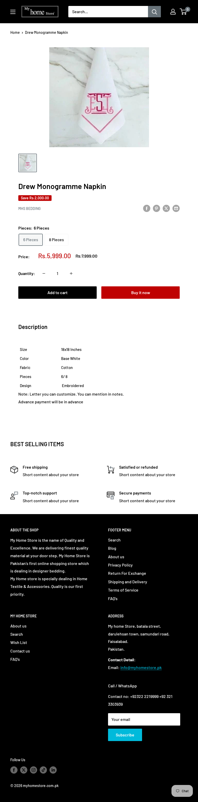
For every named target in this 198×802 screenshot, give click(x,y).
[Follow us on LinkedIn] (53, 770)
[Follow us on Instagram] (33, 770)
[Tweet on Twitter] (166, 208)
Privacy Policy (120, 564)
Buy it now (140, 292)
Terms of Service (123, 589)
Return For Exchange (127, 573)
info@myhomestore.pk (141, 667)
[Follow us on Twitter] (23, 770)
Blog (112, 548)
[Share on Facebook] (146, 208)
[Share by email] (176, 208)
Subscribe (125, 734)
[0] (183, 12)
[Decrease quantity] (43, 273)
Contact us (20, 650)
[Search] (154, 11)
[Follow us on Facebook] (14, 770)
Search (114, 539)
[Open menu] (12, 12)
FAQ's (113, 598)
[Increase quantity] (71, 273)
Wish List (18, 642)
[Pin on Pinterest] (156, 208)
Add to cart (57, 292)
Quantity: (26, 273)
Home (15, 32)
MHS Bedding (29, 208)
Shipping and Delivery (127, 581)
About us (116, 556)
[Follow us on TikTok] (43, 770)
